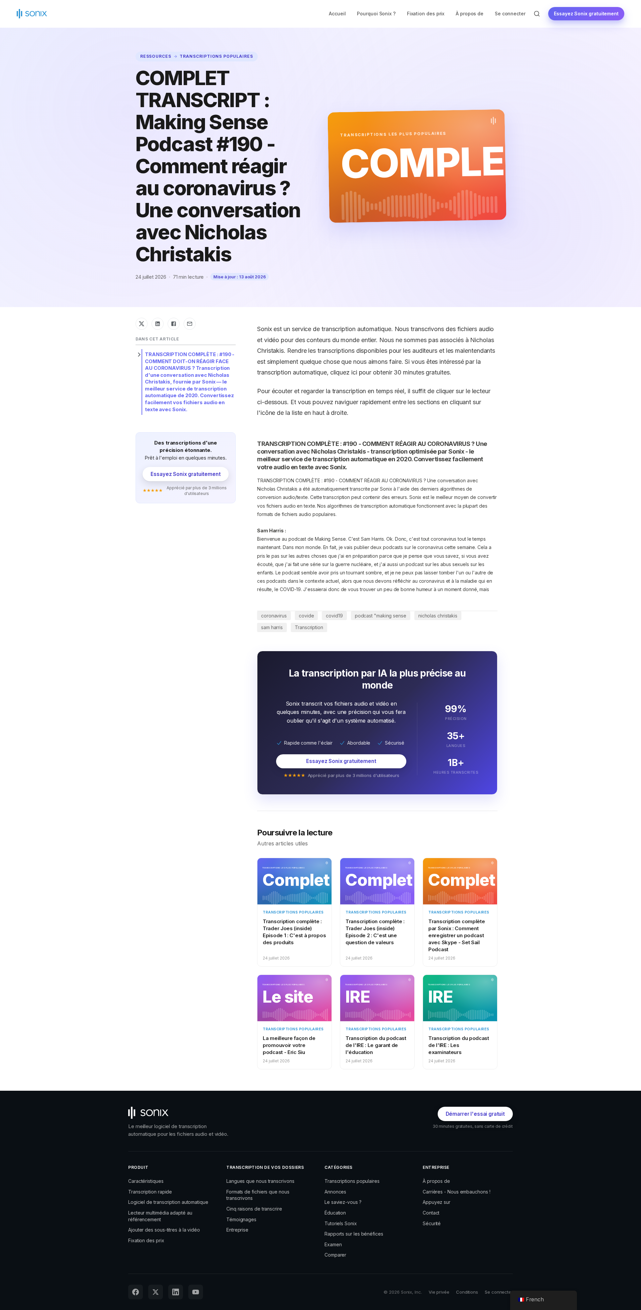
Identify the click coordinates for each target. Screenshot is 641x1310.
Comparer (335, 1255)
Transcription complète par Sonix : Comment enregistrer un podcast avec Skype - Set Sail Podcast (456, 935)
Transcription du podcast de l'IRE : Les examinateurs (458, 1045)
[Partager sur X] (142, 324)
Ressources (156, 56)
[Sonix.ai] (181, 1113)
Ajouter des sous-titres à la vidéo (164, 1230)
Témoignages (241, 1219)
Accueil (337, 13)
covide (306, 615)
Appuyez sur (436, 1202)
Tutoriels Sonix (341, 1223)
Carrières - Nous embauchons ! (456, 1192)
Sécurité (432, 1223)
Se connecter (510, 13)
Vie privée (439, 1292)
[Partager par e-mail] (190, 324)
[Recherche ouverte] (536, 13)
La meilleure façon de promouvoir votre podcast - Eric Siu (289, 1045)
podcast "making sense (380, 615)
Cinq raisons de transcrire (254, 1209)
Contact (431, 1213)
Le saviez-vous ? (343, 1202)
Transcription (309, 627)
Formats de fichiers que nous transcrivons (257, 1195)
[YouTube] (195, 1292)
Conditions (467, 1292)
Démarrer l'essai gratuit (475, 1114)
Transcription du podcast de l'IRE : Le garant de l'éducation (376, 1045)
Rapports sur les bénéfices (354, 1234)
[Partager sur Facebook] (174, 324)
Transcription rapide (150, 1192)
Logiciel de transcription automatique (168, 1202)
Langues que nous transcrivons (260, 1181)
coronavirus (274, 615)
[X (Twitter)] (155, 1292)
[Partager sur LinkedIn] (158, 324)
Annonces (335, 1192)
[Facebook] (135, 1292)
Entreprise (237, 1230)
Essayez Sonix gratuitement (586, 13)
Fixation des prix (426, 13)
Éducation (335, 1213)
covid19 (334, 615)
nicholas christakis (437, 615)
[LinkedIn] (175, 1292)
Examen (333, 1244)
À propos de (469, 13)
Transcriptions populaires (216, 56)
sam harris (272, 627)
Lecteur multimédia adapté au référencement (160, 1216)
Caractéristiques (146, 1181)
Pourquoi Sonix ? (376, 13)
